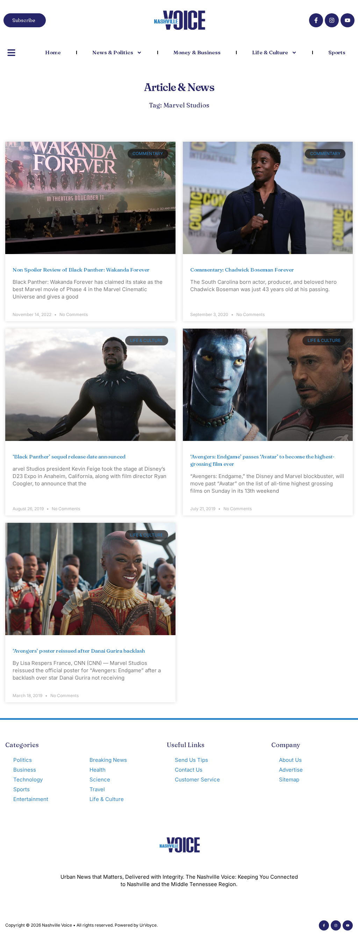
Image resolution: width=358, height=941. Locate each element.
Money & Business (197, 52)
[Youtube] (348, 20)
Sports (336, 52)
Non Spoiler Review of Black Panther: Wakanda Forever (81, 269)
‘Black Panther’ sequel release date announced (69, 456)
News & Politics (112, 52)
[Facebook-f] (316, 20)
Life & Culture (270, 52)
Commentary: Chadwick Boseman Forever (242, 269)
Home (53, 52)
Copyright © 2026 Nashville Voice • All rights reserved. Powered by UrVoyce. (81, 925)
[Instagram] (332, 20)
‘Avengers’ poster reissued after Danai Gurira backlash (79, 650)
